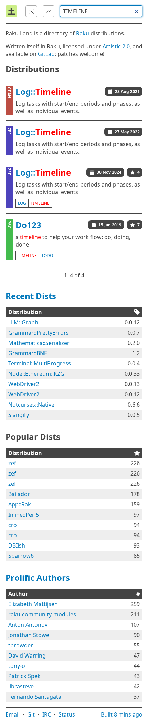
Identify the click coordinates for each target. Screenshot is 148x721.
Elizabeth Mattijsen (33, 604)
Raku (82, 33)
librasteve (21, 686)
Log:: (43, 91)
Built (121, 714)
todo (47, 256)
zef (12, 463)
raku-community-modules (42, 614)
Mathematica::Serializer (39, 343)
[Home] (11, 11)
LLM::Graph (23, 322)
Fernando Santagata (34, 696)
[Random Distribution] (31, 11)
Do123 (28, 224)
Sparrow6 (21, 556)
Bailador (19, 494)
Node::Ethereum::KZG (36, 373)
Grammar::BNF (27, 353)
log (22, 203)
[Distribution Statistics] (48, 11)
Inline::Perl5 (23, 514)
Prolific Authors (38, 577)
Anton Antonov (27, 624)
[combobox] (101, 11)
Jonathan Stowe (28, 635)
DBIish (16, 545)
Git (31, 714)
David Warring (27, 655)
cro (12, 525)
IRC (46, 714)
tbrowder (20, 645)
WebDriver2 (23, 384)
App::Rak (19, 504)
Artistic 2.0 (116, 46)
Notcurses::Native (31, 404)
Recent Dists (31, 295)
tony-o (16, 666)
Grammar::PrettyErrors (38, 332)
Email (13, 714)
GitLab (46, 54)
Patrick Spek (24, 676)
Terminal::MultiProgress (39, 363)
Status (67, 714)
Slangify (18, 415)
